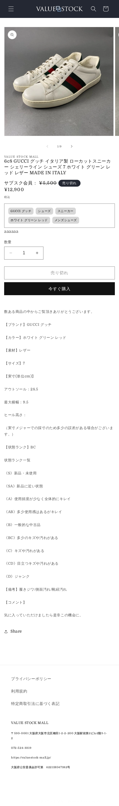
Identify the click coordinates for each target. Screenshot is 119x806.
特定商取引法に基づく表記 (35, 703)
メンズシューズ (66, 220)
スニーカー (66, 211)
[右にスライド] (72, 146)
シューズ (44, 211)
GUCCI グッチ (21, 211)
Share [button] (16, 631)
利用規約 (19, 691)
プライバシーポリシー (31, 678)
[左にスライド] (47, 146)
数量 (8, 242)
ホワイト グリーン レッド (29, 220)
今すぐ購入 (59, 288)
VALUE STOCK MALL (49, 801)
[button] (11, 9)
